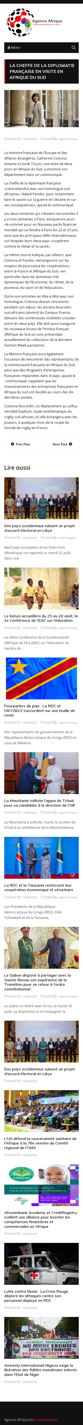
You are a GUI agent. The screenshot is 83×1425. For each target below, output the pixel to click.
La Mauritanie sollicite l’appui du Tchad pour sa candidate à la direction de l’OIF (39, 803)
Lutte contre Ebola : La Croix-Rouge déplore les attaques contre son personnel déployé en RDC (36, 1296)
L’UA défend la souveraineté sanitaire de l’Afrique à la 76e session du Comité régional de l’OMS (40, 1143)
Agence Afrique (68, 139)
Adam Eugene (67, 538)
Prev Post (23, 444)
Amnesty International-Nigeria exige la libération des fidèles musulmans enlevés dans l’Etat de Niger (40, 1370)
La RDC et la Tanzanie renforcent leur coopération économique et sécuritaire (38, 887)
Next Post (60, 444)
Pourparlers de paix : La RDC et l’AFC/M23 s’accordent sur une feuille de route (39, 710)
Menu (15, 48)
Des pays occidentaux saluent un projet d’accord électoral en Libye (39, 528)
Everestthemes (46, 1419)
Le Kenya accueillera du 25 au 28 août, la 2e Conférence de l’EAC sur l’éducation (41, 618)
